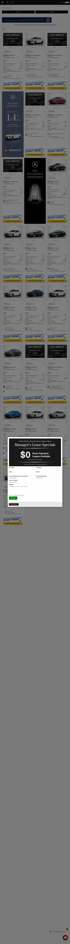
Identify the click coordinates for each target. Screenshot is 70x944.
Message (11, 484)
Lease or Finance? (13, 480)
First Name (12, 467)
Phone (38, 471)
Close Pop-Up (14, 504)
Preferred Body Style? (41, 476)
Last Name (39, 467)
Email (10, 471)
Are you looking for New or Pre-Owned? (18, 476)
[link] (61, 438)
